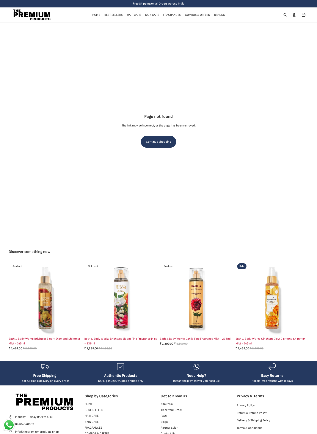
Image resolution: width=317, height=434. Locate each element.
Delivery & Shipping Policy (253, 420)
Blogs (164, 422)
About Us (167, 404)
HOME (89, 404)
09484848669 (24, 424)
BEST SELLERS (94, 410)
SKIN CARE (92, 422)
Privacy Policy (246, 405)
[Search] (285, 15)
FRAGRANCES (93, 427)
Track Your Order (171, 410)
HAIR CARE (92, 416)
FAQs (164, 416)
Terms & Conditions (249, 428)
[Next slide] (150, 298)
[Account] (294, 15)
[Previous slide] (90, 298)
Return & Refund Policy (252, 413)
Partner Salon (169, 427)
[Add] (302, 328)
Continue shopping (158, 142)
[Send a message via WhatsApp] (9, 425)
